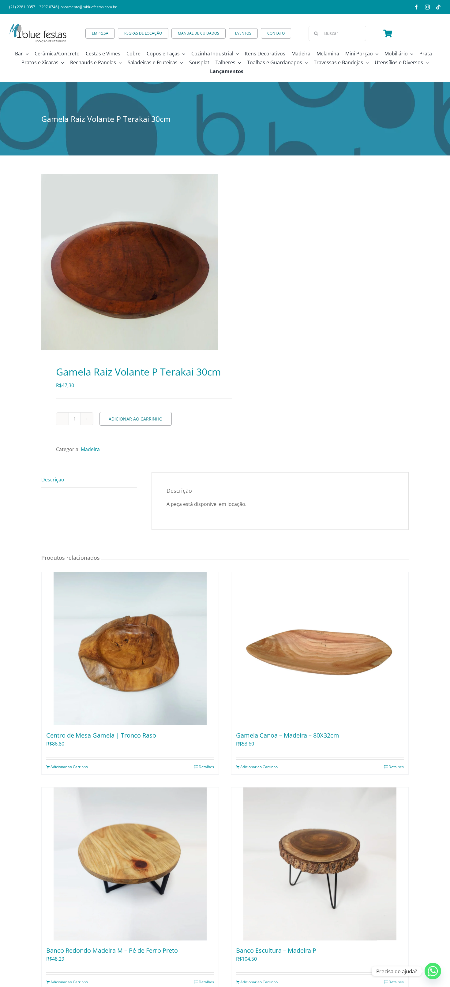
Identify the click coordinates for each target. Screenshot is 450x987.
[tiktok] (438, 7)
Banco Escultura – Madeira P (276, 950)
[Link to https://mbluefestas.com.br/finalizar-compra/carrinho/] (387, 33)
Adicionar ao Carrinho (136, 419)
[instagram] (427, 7)
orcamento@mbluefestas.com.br (89, 6)
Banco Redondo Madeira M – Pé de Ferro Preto (112, 950)
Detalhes (206, 766)
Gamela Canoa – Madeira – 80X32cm (287, 735)
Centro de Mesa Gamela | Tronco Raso (101, 735)
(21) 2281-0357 (22, 6)
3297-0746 (48, 6)
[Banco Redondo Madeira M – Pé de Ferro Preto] (130, 863)
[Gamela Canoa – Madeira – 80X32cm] (319, 648)
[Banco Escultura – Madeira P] (319, 863)
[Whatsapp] (433, 971)
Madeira (90, 449)
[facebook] (416, 7)
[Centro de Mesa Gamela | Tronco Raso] (130, 648)
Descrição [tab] (52, 479)
